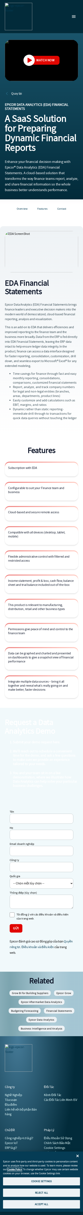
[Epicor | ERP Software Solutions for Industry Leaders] (18, 16)
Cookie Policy (14, 1169)
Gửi (16, 928)
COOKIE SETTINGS (41, 1181)
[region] (41, 1181)
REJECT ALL (41, 1192)
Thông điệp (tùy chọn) (23, 892)
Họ (11, 828)
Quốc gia (15, 876)
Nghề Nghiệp (13, 1095)
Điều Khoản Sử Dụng (58, 1138)
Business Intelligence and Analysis (41, 1028)
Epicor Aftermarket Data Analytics (41, 1002)
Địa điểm (11, 1105)
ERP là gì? (11, 1148)
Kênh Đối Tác (52, 1095)
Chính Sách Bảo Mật (57, 1143)
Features (42, 208)
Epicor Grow (63, 993)
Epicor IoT (11, 1143)
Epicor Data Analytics (41, 1019)
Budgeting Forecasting (24, 1011)
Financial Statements (59, 1011)
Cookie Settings (54, 1148)
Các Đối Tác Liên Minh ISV (60, 1100)
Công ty (14, 860)
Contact (61, 208)
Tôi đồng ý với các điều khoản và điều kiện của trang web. (42, 916)
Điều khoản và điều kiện (38, 947)
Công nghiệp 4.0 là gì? (19, 1138)
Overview (22, 208)
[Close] (77, 1155)
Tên (12, 811)
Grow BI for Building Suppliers (30, 993)
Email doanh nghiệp (22, 844)
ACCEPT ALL (41, 1204)
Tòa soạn (11, 1100)
